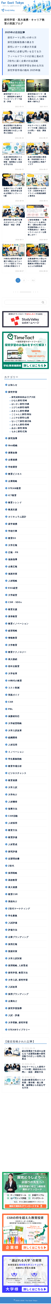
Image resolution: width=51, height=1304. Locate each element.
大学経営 (12, 595)
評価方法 (12, 930)
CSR (10, 702)
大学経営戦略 (15, 723)
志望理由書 (14, 858)
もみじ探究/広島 (19, 431)
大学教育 (12, 645)
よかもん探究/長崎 (20, 425)
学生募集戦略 (15, 759)
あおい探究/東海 (19, 428)
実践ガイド (14, 695)
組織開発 (12, 737)
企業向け (12, 1001)
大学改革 (12, 673)
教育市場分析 (15, 766)
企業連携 (12, 459)
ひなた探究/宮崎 (19, 400)
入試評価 (12, 923)
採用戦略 (12, 873)
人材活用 (12, 744)
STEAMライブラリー (19, 1029)
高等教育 (12, 616)
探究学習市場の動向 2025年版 (24, 70)
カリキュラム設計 (17, 516)
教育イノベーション (18, 623)
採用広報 (12, 944)
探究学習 (12, 392)
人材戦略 (12, 581)
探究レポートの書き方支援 (22, 47)
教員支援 (12, 509)
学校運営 (12, 467)
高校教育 (12, 880)
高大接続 (12, 659)
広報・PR (13, 552)
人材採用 (12, 823)
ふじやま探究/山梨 (20, 418)
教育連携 (12, 780)
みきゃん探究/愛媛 (20, 411)
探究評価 (12, 851)
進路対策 (12, 574)
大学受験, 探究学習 (18, 1022)
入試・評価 (14, 1015)
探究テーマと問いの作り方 (22, 37)
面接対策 (12, 951)
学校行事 (12, 531)
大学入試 (12, 787)
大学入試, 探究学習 (18, 980)
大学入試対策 (15, 958)
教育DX (12, 538)
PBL (10, 709)
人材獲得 (12, 801)
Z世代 (11, 866)
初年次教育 (14, 666)
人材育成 (12, 844)
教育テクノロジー (17, 652)
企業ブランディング (18, 937)
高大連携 (12, 887)
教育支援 (12, 609)
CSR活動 (13, 816)
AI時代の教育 (15, 680)
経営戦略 (12, 630)
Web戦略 (13, 445)
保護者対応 (14, 716)
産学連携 (12, 524)
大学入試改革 (15, 730)
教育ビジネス (15, 474)
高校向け (12, 901)
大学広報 (12, 545)
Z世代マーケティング (19, 908)
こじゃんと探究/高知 (21, 414)
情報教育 (12, 638)
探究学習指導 (15, 1008)
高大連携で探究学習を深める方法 (26, 65)
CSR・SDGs (15, 602)
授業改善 (12, 452)
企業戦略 (12, 481)
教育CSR (13, 894)
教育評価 (12, 837)
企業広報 (12, 566)
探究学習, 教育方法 (18, 972)
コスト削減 (14, 687)
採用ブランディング (18, 994)
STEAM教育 (14, 488)
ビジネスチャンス (17, 773)
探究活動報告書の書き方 (21, 42)
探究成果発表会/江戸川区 (23, 397)
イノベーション (16, 752)
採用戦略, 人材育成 (18, 965)
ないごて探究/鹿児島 (21, 421)
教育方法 (12, 830)
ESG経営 (13, 588)
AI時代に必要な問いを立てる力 (24, 51)
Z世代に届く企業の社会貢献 (23, 61)
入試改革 (12, 987)
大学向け (12, 794)
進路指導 (12, 559)
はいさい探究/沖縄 (20, 404)
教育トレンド (15, 502)
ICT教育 (12, 495)
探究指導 (12, 438)
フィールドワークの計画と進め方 (26, 56)
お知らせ (12, 385)
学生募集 (12, 915)
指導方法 (12, 809)
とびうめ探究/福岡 (20, 407)
